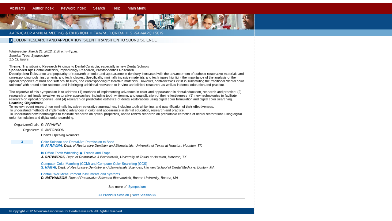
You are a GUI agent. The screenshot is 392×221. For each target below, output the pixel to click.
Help (116, 8)
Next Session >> (144, 195)
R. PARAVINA (51, 145)
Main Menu (137, 8)
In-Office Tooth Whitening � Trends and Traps (76, 153)
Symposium (137, 186)
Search (99, 8)
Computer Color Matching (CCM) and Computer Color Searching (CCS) (94, 163)
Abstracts (17, 8)
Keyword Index (73, 8)
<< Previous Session (113, 195)
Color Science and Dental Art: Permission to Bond (77, 142)
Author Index (43, 8)
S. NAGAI (48, 167)
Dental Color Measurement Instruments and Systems (80, 174)
